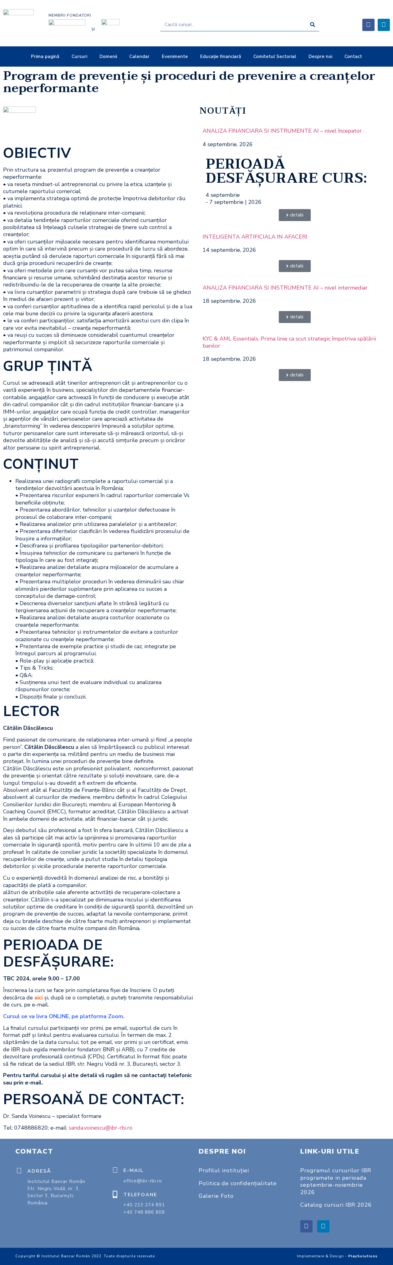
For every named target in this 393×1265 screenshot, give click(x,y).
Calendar (139, 56)
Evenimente (175, 56)
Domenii (108, 56)
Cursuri (79, 56)
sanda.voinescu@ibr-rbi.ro (100, 1127)
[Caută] (312, 24)
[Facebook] (368, 25)
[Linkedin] (384, 25)
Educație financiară (220, 56)
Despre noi (320, 56)
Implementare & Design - (337, 1256)
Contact (353, 56)
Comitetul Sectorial (274, 56)
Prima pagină (45, 56)
